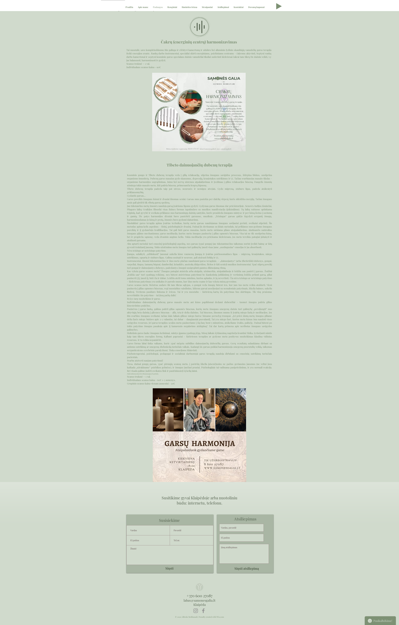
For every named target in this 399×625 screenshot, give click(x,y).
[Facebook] (203, 611)
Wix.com (220, 617)
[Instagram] (196, 611)
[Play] (279, 6)
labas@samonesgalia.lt (199, 600)
